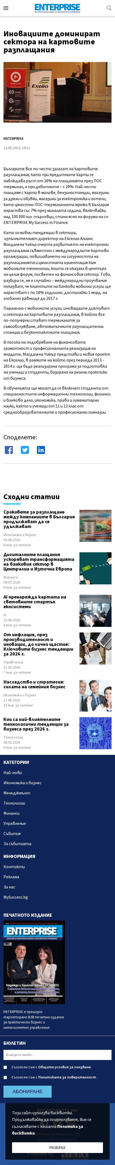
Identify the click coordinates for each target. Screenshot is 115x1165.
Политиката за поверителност (67, 1077)
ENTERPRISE (13, 138)
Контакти (14, 867)
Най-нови (12, 773)
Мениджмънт (16, 793)
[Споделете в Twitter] (25, 450)
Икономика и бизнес (20, 535)
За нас (9, 887)
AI (4, 615)
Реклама (11, 877)
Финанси (10, 577)
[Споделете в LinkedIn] (41, 450)
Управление (13, 662)
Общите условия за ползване (64, 1067)
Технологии (13, 737)
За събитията (17, 844)
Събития (12, 834)
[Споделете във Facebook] (8, 450)
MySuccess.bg (15, 897)
